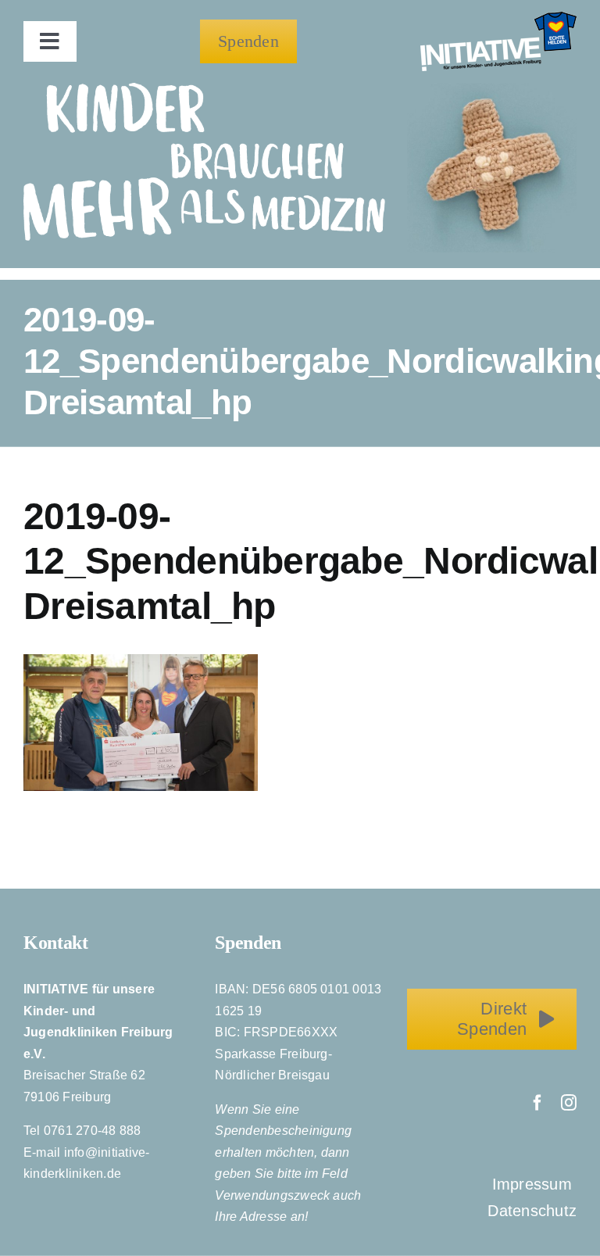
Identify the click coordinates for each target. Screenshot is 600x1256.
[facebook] (537, 1103)
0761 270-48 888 (92, 1130)
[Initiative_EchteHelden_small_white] (498, 17)
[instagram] (569, 1103)
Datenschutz (532, 1210)
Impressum (534, 1184)
